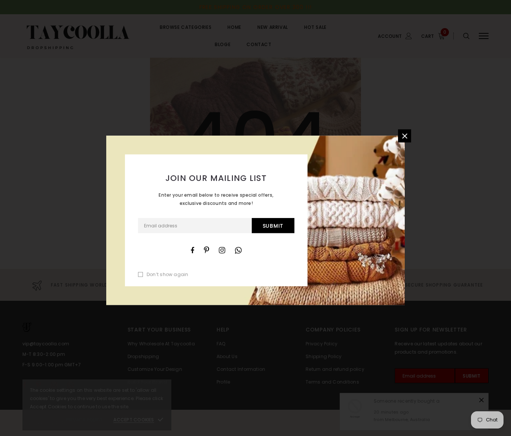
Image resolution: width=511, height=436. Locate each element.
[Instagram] (222, 250)
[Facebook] (192, 250)
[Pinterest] (206, 250)
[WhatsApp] (238, 250)
